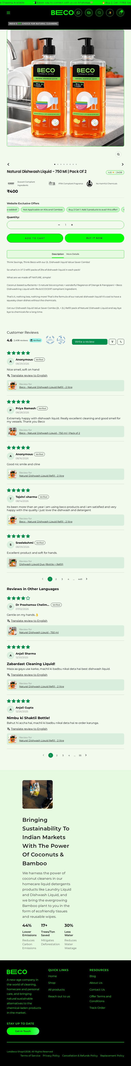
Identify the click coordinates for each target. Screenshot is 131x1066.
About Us (96, 982)
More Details (72, 254)
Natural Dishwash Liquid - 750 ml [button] (39, 632)
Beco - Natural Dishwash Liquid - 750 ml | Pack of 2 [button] (49, 433)
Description (58, 254)
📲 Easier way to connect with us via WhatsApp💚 (63, 2)
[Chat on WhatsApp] (78, 12)
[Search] (99, 12)
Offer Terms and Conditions (100, 999)
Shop (51, 982)
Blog (93, 976)
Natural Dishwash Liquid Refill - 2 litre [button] (41, 475)
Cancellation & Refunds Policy (80, 1055)
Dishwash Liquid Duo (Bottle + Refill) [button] (41, 564)
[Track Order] (89, 12)
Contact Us (97, 989)
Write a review (84, 341)
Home (52, 976)
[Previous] (8, 164)
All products (56, 989)
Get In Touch (23, 1031)
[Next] (122, 164)
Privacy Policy (51, 1055)
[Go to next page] (87, 579)
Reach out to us (59, 996)
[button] (12, 386)
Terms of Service (30, 1055)
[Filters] (112, 342)
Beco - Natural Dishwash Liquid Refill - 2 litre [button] (45, 387)
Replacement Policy (112, 1055)
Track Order (97, 1007)
